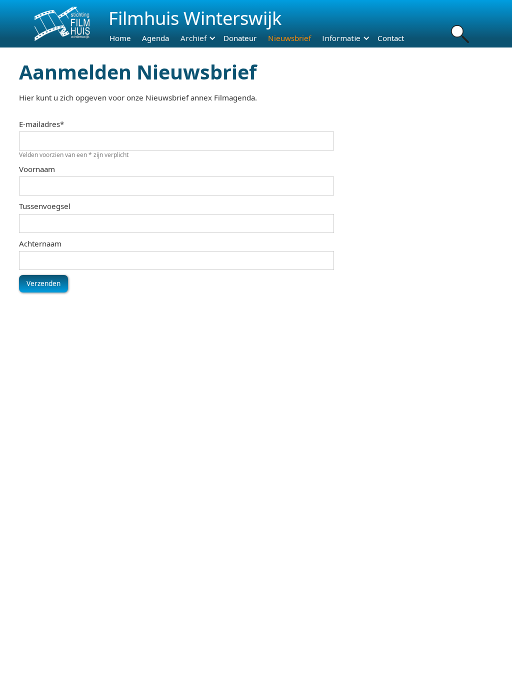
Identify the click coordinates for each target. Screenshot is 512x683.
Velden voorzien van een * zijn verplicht (73, 154)
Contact (391, 38)
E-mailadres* (41, 124)
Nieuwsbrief (289, 38)
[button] (194, 38)
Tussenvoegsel (44, 206)
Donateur (240, 38)
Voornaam (37, 169)
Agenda (155, 38)
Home (120, 38)
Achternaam (40, 243)
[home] (61, 24)
